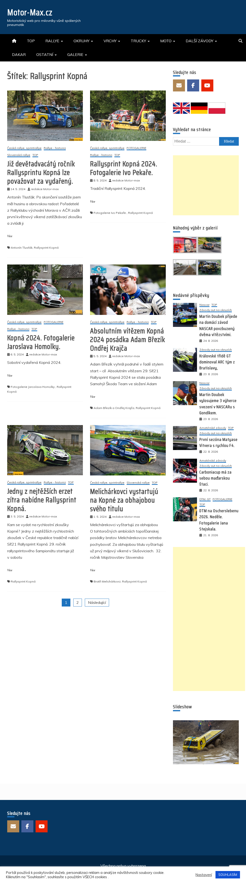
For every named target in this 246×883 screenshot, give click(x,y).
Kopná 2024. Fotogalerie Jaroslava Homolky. (41, 342)
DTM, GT (205, 499)
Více (9, 236)
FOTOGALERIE (136, 148)
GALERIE (75, 54)
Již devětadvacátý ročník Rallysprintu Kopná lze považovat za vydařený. (41, 172)
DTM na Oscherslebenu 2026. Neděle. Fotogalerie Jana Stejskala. (219, 519)
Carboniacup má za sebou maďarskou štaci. (215, 478)
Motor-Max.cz (29, 12)
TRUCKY (138, 40)
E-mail (179, 85)
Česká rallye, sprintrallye (24, 148)
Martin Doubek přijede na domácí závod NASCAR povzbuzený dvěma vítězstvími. (218, 325)
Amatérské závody (212, 428)
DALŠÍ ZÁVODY (199, 40)
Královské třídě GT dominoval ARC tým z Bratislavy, (217, 362)
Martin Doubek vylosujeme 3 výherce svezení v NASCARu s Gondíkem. (218, 403)
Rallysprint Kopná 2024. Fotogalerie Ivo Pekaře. (123, 168)
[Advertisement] (206, 185)
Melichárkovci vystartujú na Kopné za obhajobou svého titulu (124, 500)
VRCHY (110, 40)
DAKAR (19, 54)
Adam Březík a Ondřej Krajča (114, 408)
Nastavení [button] (204, 875)
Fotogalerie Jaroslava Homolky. (33, 387)
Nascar (204, 304)
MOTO (166, 40)
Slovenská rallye (18, 155)
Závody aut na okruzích (215, 310)
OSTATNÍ (44, 54)
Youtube (207, 85)
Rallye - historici (55, 148)
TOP (31, 40)
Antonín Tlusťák (21, 247)
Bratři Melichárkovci (107, 581)
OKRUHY (81, 40)
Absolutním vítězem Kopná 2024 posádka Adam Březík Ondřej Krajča (127, 339)
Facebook (193, 85)
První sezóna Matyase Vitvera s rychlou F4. (218, 442)
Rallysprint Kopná (46, 247)
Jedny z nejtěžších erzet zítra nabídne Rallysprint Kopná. (41, 500)
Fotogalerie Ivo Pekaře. (110, 213)
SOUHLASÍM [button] (227, 875)
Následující (97, 602)
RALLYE (52, 40)
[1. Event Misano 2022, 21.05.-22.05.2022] (206, 742)
